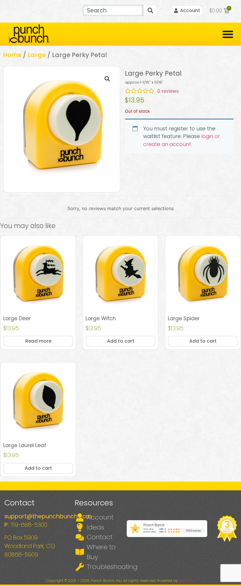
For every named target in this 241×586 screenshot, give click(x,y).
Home (12, 55)
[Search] (150, 10)
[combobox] (112, 10)
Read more (38, 341)
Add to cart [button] (120, 341)
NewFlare (187, 580)
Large (37, 55)
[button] (107, 79)
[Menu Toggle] (228, 34)
